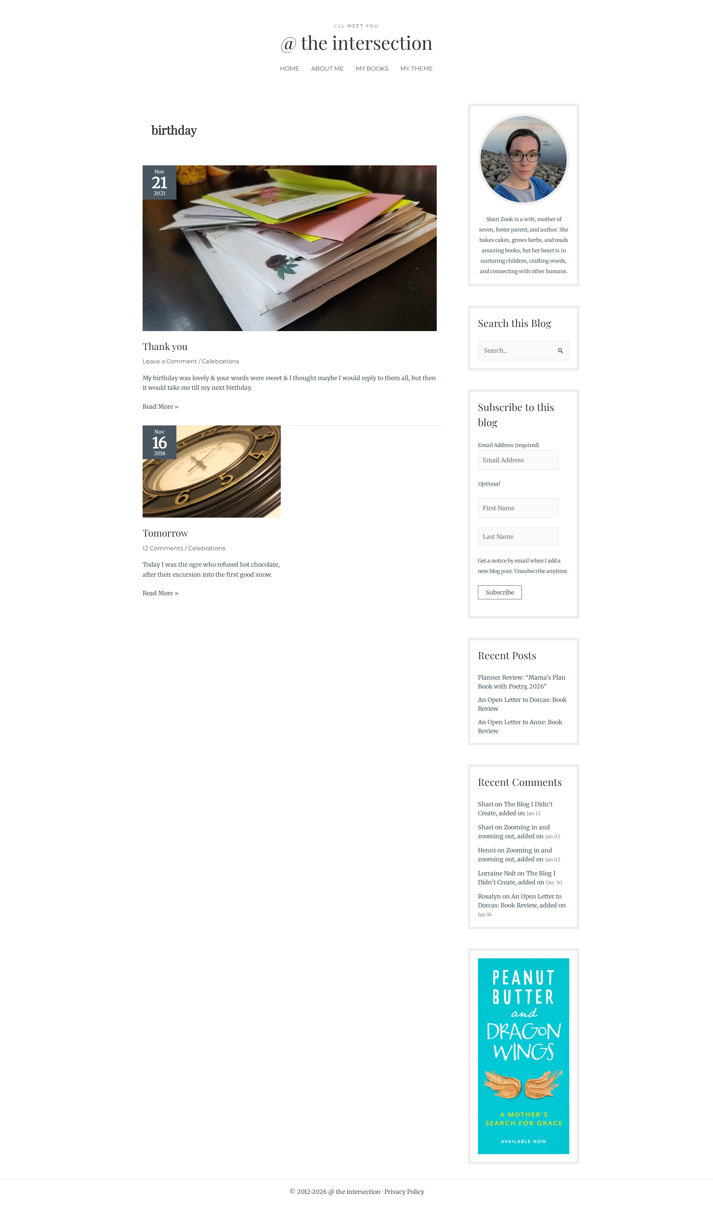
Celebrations (220, 361)
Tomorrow (165, 532)
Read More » (161, 406)
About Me (327, 68)
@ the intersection (356, 42)
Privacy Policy (404, 1191)
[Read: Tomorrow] (212, 471)
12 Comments (163, 548)
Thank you (165, 346)
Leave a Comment (170, 361)
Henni (487, 850)
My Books (372, 68)
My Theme (416, 68)
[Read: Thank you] (290, 247)
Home (289, 68)
